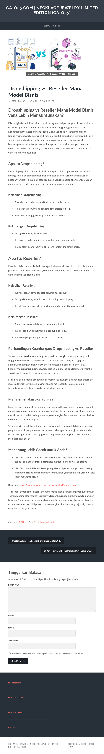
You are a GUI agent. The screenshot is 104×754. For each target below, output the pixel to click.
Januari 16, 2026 (17, 101)
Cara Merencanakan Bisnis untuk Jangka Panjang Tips (47, 484)
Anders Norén (86, 744)
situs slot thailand (16, 712)
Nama (12, 615)
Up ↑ (72, 747)
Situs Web (13, 640)
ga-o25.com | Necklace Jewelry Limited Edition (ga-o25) (52, 10)
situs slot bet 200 (16, 697)
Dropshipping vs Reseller (45, 522)
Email (12, 628)
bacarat (11, 727)
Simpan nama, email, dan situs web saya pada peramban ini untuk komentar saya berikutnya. (48, 654)
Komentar (14, 585)
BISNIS (22, 522)
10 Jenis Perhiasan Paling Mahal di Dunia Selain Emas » (68, 551)
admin (33, 101)
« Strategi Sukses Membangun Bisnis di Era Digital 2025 (36, 541)
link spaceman (14, 682)
